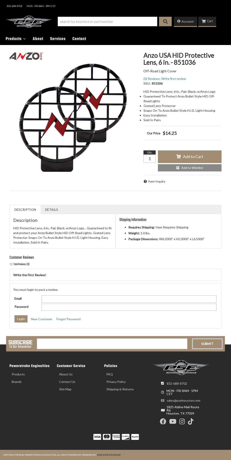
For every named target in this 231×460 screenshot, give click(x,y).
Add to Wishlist (192, 168)
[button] (115, 21)
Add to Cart (193, 156)
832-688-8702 (177, 383)
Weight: (134, 233)
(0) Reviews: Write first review (164, 79)
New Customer (41, 319)
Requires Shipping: (141, 227)
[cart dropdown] (207, 22)
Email (18, 298)
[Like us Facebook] (163, 422)
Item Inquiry (156, 181)
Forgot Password (68, 319)
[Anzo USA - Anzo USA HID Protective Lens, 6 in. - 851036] (26, 56)
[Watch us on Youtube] (172, 422)
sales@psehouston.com (183, 400)
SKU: (147, 83)
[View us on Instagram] (182, 422)
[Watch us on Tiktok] (191, 422)
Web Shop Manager (109, 454)
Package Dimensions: (143, 239)
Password (21, 306)
